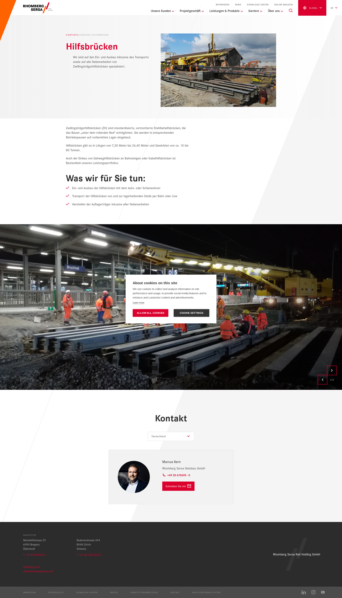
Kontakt (175, 592)
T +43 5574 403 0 (34, 555)
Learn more (138, 302)
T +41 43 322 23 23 (89, 555)
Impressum (29, 592)
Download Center (258, 4)
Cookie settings (191, 313)
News (238, 4)
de (332, 7)
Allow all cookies (150, 313)
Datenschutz (56, 592)
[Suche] (291, 10)
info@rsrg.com (31, 567)
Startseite (72, 34)
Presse (114, 592)
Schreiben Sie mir (175, 486)
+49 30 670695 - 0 (178, 475)
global (313, 7)
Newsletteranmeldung (144, 592)
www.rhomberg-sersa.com (38, 571)
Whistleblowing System (206, 592)
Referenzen (222, 4)
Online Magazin (283, 4)
